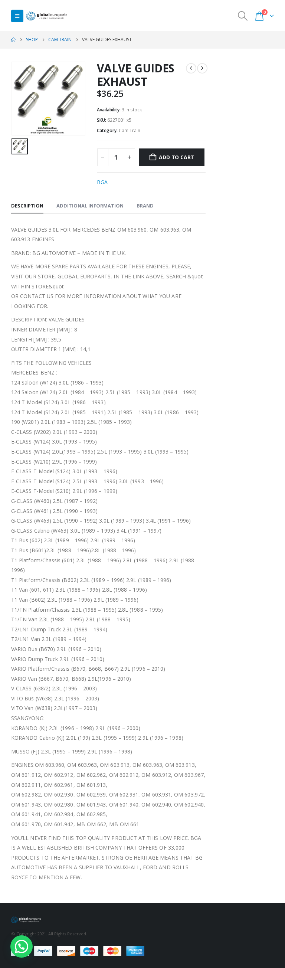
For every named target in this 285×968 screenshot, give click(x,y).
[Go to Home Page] (13, 39)
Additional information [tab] (90, 205)
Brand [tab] (145, 205)
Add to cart (176, 157)
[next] (202, 68)
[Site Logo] (46, 16)
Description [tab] (27, 205)
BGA (102, 182)
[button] (17, 16)
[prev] (191, 68)
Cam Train (129, 130)
